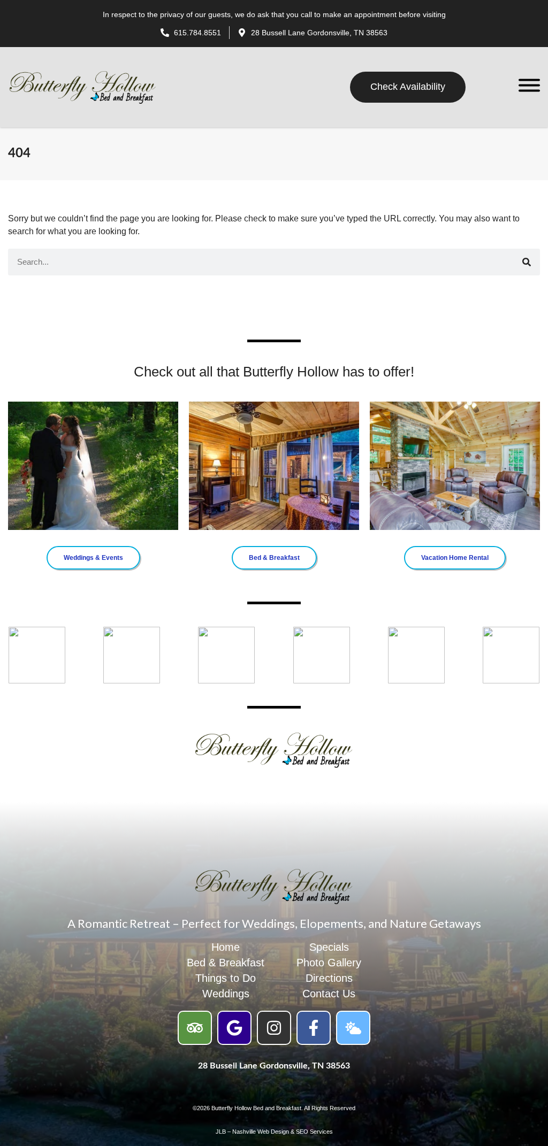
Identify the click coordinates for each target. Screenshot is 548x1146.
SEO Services (314, 1131)
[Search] (526, 262)
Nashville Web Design (260, 1131)
